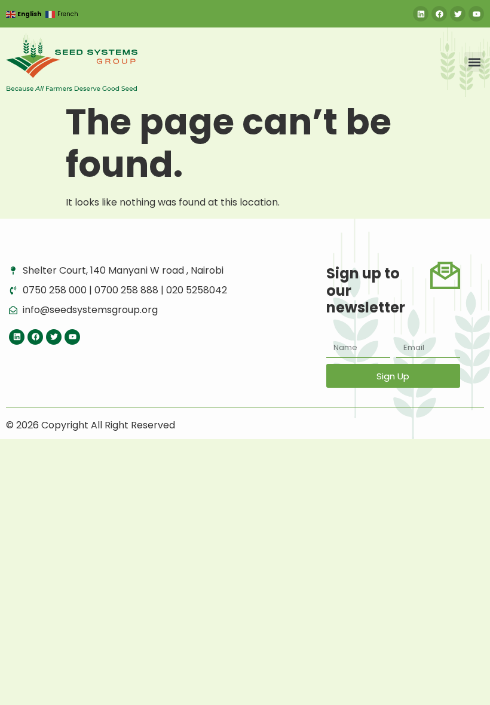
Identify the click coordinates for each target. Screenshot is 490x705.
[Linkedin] (420, 14)
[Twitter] (458, 14)
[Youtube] (476, 14)
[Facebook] (439, 14)
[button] (474, 62)
